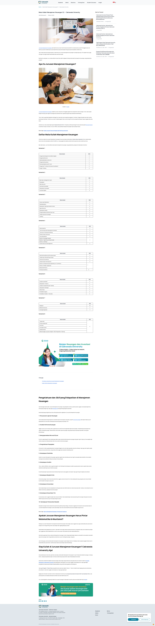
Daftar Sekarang (144, 619)
